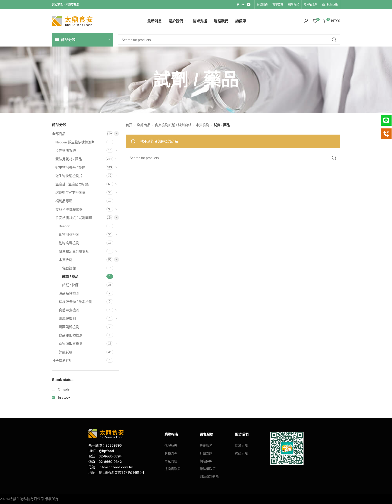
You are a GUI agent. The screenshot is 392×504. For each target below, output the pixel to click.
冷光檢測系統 (65, 150)
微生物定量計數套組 (74, 251)
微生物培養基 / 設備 (70, 167)
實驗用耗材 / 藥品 (68, 159)
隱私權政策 (208, 469)
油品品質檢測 (69, 293)
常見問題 (170, 461)
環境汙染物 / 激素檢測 (75, 302)
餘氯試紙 (65, 352)
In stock (63, 397)
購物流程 (170, 453)
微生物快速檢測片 (69, 176)
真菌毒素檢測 (69, 310)
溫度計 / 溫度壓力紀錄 (72, 184)
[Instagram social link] (243, 4)
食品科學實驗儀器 (69, 209)
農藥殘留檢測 (69, 327)
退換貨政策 (172, 469)
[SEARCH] (334, 39)
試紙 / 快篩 (70, 285)
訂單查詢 (206, 453)
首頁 (129, 125)
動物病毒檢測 (69, 243)
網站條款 (206, 461)
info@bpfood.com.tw (116, 467)
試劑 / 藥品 (70, 276)
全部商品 (59, 134)
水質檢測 (65, 260)
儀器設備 (69, 268)
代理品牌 (170, 445)
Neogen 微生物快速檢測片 (75, 142)
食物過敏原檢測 (71, 344)
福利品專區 (63, 201)
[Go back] (147, 79)
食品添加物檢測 (71, 335)
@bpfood (106, 451)
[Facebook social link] (237, 4)
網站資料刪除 (209, 476)
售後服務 (206, 445)
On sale (63, 389)
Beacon (64, 226)
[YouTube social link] (249, 4)
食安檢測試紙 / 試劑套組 (73, 218)
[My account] (306, 21)
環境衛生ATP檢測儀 (70, 192)
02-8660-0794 (110, 456)
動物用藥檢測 (69, 234)
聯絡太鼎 (241, 453)
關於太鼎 (241, 445)
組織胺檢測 (67, 318)
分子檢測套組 (62, 360)
